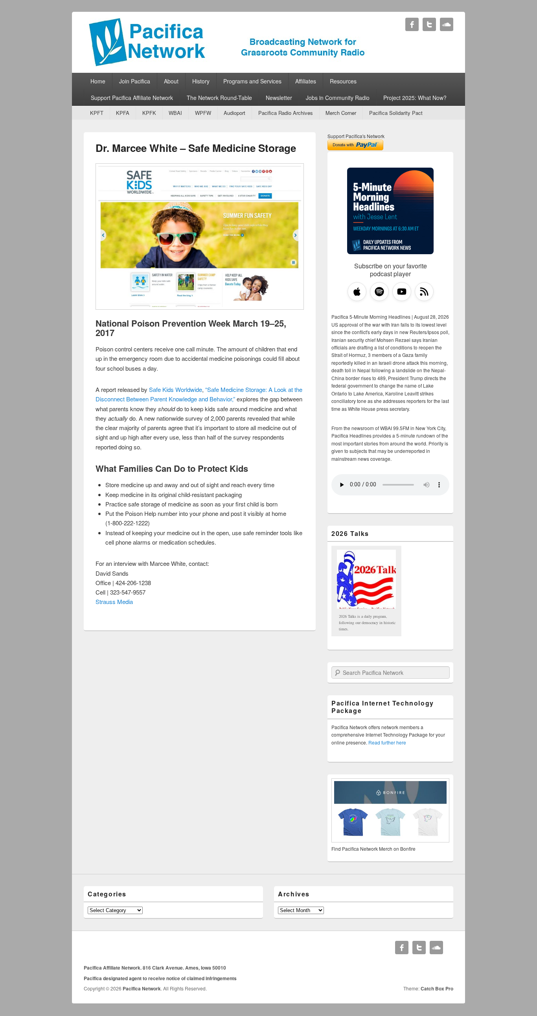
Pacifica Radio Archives (285, 112)
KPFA (122, 112)
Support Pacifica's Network (355, 136)
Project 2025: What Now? (415, 98)
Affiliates (305, 81)
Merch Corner (341, 112)
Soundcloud (446, 24)
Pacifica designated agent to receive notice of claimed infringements (160, 978)
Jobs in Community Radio (338, 98)
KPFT (96, 112)
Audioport (234, 112)
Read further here (387, 742)
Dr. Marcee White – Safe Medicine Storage (196, 147)
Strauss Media (114, 601)
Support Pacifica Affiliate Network (132, 98)
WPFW (203, 112)
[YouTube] (401, 291)
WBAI (175, 112)
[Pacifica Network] (227, 64)
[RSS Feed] (424, 291)
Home (97, 81)
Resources (343, 81)
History (201, 81)
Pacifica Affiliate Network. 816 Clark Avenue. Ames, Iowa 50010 (155, 967)
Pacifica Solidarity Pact (396, 112)
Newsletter (279, 98)
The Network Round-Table (219, 98)
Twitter (429, 24)
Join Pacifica (134, 81)
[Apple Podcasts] (357, 291)
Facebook (412, 24)
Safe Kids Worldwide (175, 389)
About (171, 81)
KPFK (149, 112)
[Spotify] (379, 291)
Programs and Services (252, 81)
